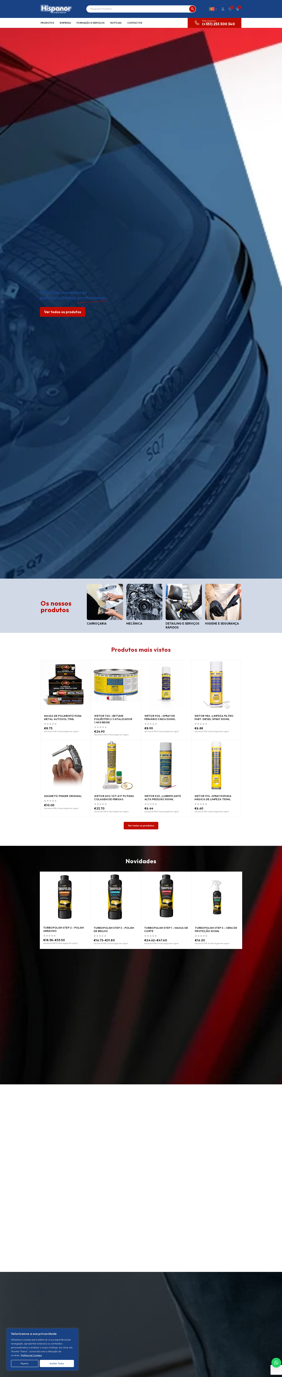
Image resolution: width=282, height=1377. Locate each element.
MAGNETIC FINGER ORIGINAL (63, 796)
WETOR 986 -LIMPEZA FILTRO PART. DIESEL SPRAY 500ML (214, 717)
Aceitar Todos (57, 1363)
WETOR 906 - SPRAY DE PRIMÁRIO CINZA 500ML (159, 717)
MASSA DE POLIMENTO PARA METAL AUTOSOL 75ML (63, 717)
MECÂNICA (134, 623)
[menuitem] (213, 9)
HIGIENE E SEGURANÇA (222, 623)
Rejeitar (25, 1363)
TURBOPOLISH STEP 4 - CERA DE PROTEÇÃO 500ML (216, 929)
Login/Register (223, 9)
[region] (42, 1349)
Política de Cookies (31, 1355)
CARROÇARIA (97, 623)
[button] (276, 1363)
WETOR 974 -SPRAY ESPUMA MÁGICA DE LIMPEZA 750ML (213, 797)
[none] (213, 9)
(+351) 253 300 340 (218, 24)
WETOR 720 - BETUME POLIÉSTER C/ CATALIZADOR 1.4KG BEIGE (113, 719)
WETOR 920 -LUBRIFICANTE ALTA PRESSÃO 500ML (162, 797)
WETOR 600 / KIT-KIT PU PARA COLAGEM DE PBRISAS (114, 797)
